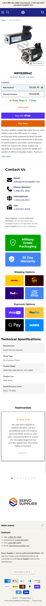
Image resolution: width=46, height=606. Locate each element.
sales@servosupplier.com (27, 181)
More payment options (23, 123)
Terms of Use (37, 601)
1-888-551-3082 (22, 191)
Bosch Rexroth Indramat (23, 77)
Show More (6, 156)
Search (15, 598)
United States (21, 572)
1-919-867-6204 (22, 209)
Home (3, 20)
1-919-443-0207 (22, 200)
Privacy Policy (25, 598)
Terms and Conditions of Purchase (16, 601)
